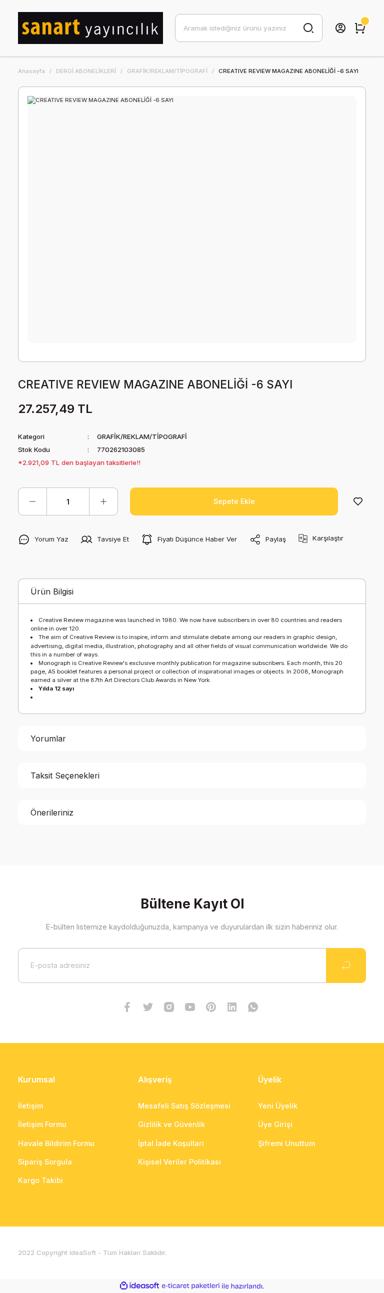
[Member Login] (340, 28)
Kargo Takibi (40, 1180)
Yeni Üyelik (278, 1106)
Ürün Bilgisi (52, 591)
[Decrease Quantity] (32, 501)
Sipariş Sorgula (45, 1162)
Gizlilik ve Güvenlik (171, 1124)
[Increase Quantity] (104, 501)
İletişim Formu (42, 1124)
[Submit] (346, 965)
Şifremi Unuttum (286, 1143)
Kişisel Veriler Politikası (179, 1162)
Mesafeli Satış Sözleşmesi (184, 1106)
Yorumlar (48, 739)
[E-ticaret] (191, 1286)
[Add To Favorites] (358, 502)
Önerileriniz (52, 813)
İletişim (30, 1106)
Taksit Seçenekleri (65, 775)
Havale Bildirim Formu (56, 1143)
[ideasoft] (140, 1286)
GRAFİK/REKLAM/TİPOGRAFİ (142, 436)
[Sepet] (360, 28)
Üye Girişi (275, 1124)
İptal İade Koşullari (171, 1143)
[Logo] (90, 28)
